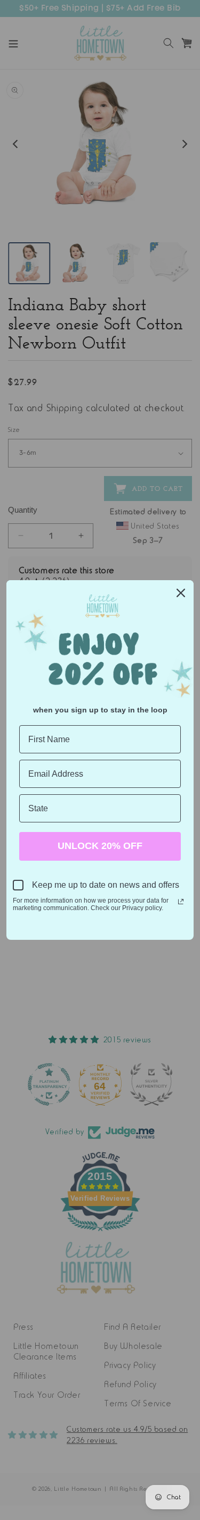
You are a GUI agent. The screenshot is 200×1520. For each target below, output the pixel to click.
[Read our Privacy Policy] (180, 901)
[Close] (181, 593)
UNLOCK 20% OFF (100, 845)
